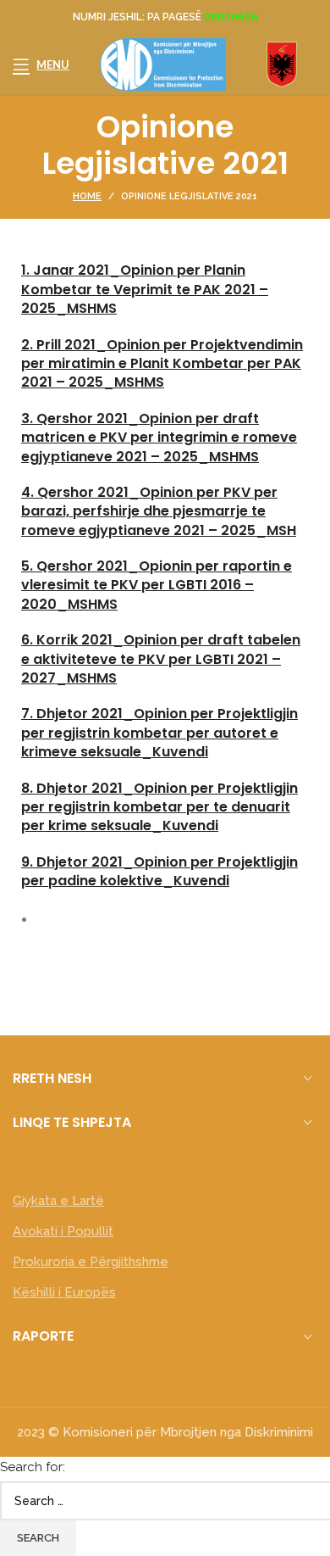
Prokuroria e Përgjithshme (90, 1261)
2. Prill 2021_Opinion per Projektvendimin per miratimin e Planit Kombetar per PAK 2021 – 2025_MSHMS (162, 364)
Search (38, 1537)
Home (87, 196)
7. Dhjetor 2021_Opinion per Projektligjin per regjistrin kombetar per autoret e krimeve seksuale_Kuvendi (159, 732)
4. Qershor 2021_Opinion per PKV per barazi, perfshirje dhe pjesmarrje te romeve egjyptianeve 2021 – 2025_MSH (158, 511)
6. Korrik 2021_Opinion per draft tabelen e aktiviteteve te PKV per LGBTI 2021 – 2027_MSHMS (160, 659)
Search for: (32, 1467)
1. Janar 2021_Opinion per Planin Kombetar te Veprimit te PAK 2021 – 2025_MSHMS (144, 289)
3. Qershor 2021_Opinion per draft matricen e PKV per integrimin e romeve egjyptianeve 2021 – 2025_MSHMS (159, 437)
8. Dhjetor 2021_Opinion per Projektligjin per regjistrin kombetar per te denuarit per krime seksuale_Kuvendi (159, 807)
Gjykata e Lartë (58, 1200)
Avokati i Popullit (63, 1231)
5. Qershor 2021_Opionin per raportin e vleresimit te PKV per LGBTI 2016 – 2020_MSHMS (156, 585)
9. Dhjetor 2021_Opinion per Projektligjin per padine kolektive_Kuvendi (159, 871)
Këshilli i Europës (64, 1292)
